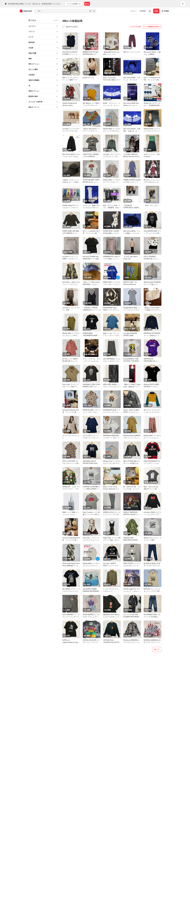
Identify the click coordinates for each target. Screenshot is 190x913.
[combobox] (65, 11)
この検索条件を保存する (153, 27)
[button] (43, 11)
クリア (55, 20)
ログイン (134, 11)
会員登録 (143, 11)
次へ (155, 649)
